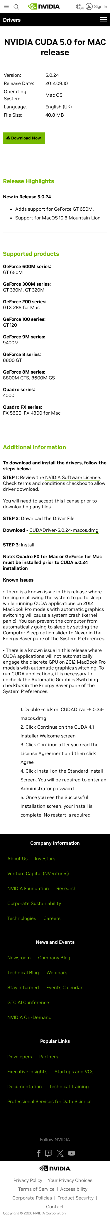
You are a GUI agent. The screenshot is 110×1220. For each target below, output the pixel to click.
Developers (19, 1056)
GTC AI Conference (28, 1002)
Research (66, 888)
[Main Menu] (6, 7)
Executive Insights (27, 1071)
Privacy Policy (27, 1180)
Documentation (24, 1086)
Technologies (21, 918)
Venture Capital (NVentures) (38, 873)
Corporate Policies (32, 1198)
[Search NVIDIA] (16, 5)
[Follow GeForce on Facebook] (38, 1153)
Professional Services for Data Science (49, 1101)
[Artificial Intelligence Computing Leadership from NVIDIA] (44, 6)
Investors (45, 858)
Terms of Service (36, 1189)
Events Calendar (64, 987)
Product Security (75, 1198)
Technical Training (69, 1086)
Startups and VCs (74, 1071)
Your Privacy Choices (70, 1180)
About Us (17, 858)
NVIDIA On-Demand (29, 1017)
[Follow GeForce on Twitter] (60, 1153)
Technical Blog (23, 972)
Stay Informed (23, 987)
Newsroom (19, 957)
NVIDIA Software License (72, 477)
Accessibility (73, 1189)
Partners (48, 1056)
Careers (51, 918)
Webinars (56, 972)
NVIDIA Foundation (28, 888)
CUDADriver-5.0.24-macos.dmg (64, 530)
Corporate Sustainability (34, 903)
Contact (55, 1206)
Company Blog (54, 957)
